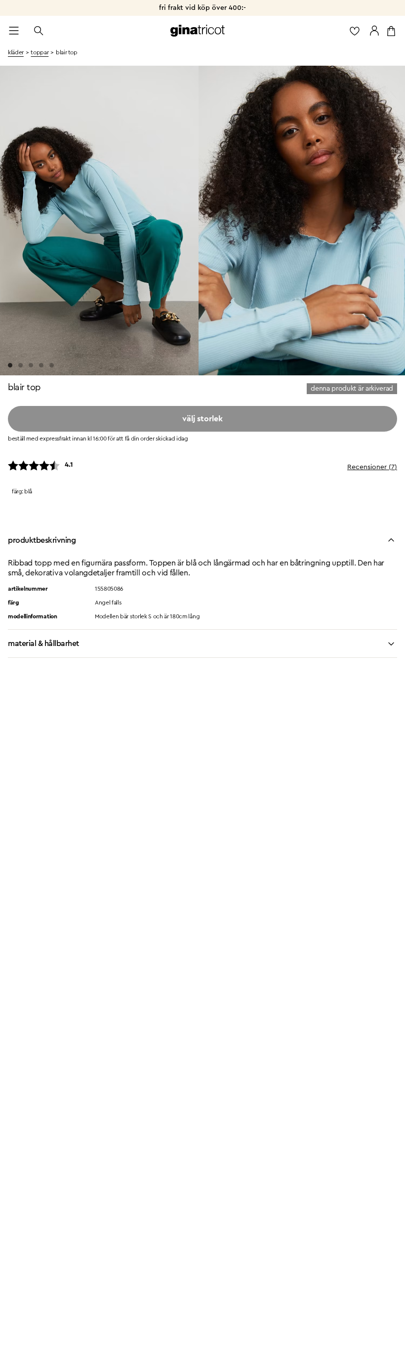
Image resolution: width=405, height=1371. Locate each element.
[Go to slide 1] (10, 365)
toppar (39, 52)
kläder (16, 52)
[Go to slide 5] (51, 365)
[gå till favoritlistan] (355, 31)
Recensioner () (372, 467)
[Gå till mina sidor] (374, 31)
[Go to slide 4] (41, 365)
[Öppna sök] (38, 31)
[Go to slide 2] (20, 365)
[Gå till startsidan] (197, 31)
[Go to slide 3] (31, 365)
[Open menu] (14, 31)
